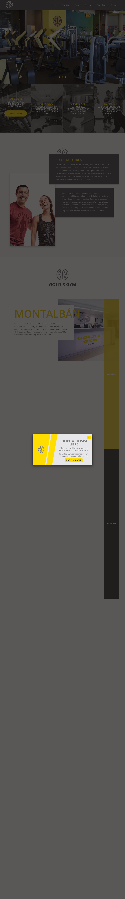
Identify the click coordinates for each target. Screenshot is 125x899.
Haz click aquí (73, 460)
